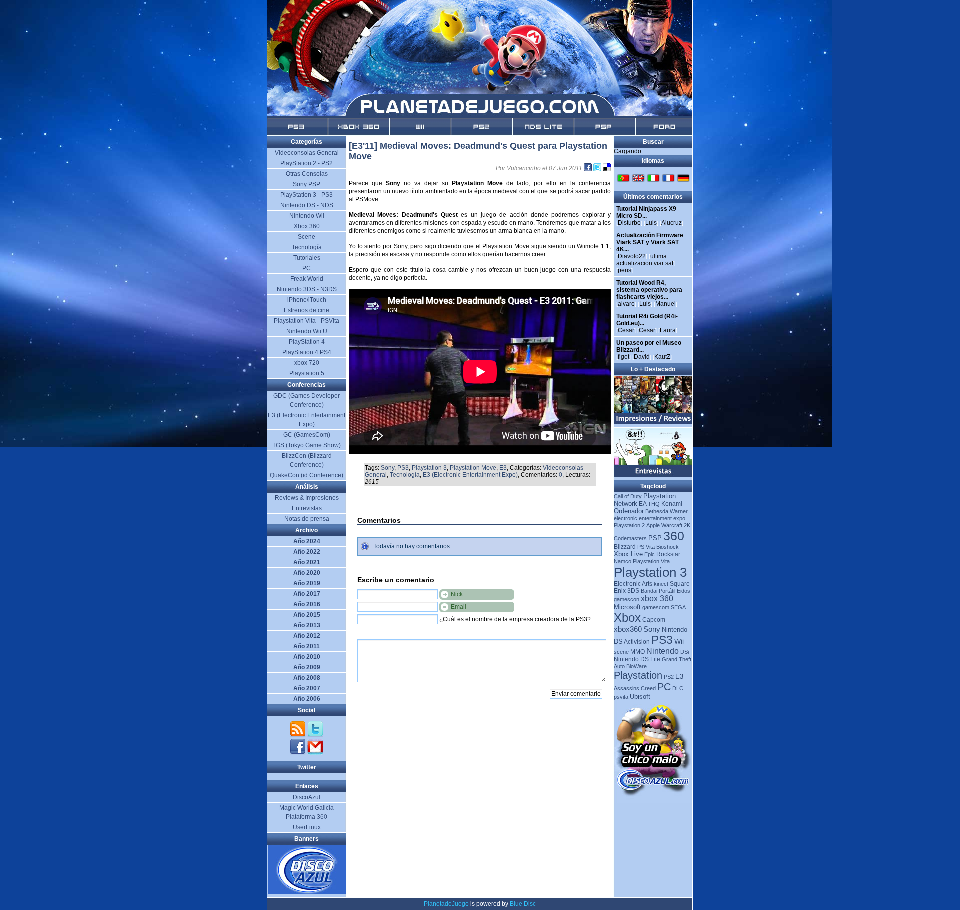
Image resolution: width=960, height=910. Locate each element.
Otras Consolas (307, 173)
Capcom (654, 619)
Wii (679, 641)
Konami (672, 503)
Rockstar (668, 554)
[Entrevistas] (653, 474)
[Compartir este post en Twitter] (598, 168)
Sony (387, 467)
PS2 (669, 677)
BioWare (636, 666)
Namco (623, 561)
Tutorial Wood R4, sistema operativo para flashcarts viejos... (649, 289)
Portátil (667, 591)
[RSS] (299, 735)
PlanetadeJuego (446, 903)
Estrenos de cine (307, 310)
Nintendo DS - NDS (307, 205)
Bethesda (657, 511)
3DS (634, 590)
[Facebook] (299, 752)
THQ (654, 504)
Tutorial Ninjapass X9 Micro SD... (646, 212)
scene (621, 652)
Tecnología (405, 474)
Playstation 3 (429, 467)
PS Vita (646, 547)
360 (674, 536)
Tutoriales (307, 257)
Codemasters (630, 538)
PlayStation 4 (307, 341)
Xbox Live (628, 554)
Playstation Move (473, 467)
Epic (649, 554)
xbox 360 (657, 598)
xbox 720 (307, 362)
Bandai (649, 591)
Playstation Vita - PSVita (307, 320)
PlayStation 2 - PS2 (306, 163)
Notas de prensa (307, 518)
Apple (653, 525)
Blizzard (625, 546)
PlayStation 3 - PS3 (306, 194)
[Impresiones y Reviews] (653, 422)
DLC (678, 688)
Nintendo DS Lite (637, 659)
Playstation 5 (307, 373)
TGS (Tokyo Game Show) (306, 445)
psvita (621, 697)
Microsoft (627, 607)
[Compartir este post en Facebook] (589, 168)
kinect (661, 584)
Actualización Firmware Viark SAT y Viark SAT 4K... (650, 242)
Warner (679, 511)
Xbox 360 (307, 226)
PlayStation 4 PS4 (307, 352)
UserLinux (307, 827)
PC (664, 686)
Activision (637, 641)
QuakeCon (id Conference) (307, 475)
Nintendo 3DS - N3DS (307, 289)
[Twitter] (316, 735)
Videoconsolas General (307, 152)
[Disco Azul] (307, 891)
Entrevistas (307, 508)
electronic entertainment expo (650, 518)
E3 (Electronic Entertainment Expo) (470, 474)
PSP (655, 538)
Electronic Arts (633, 583)
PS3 (403, 467)
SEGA (678, 607)
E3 (503, 467)
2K (687, 525)
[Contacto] (316, 752)
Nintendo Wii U (307, 331)
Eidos (683, 591)
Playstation (638, 675)
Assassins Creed (635, 688)
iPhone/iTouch (307, 299)
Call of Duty (628, 496)
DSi (684, 652)
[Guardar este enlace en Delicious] (607, 168)
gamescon (627, 599)
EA (642, 503)
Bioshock (667, 547)
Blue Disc (523, 903)
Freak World (307, 278)
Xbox (627, 617)
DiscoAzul (306, 797)
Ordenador (629, 511)
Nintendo (662, 651)
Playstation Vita (651, 561)
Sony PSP (306, 184)
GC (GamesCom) (307, 434)
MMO (637, 651)
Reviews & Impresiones (307, 497)
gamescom (656, 607)
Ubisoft (640, 696)
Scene (307, 236)
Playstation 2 (629, 525)
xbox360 (628, 629)
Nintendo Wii (307, 215)
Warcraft (672, 525)
